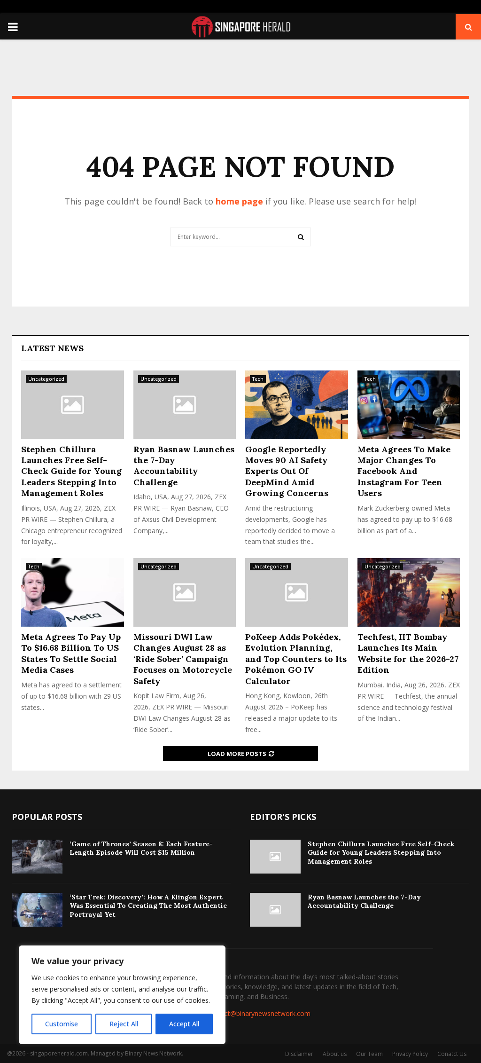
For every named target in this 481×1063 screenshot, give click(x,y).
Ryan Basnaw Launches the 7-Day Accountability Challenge (183, 466)
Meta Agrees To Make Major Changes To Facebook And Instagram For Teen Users (403, 471)
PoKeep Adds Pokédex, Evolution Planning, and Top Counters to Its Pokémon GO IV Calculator (296, 658)
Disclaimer (299, 1054)
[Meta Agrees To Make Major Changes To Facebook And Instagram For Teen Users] (408, 404)
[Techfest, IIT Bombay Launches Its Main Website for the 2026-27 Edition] (408, 592)
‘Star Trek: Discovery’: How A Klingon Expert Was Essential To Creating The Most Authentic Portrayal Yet (148, 905)
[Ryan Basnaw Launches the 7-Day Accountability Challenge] (184, 404)
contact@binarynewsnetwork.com (258, 1013)
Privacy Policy (410, 1054)
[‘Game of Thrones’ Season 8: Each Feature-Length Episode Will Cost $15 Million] (37, 857)
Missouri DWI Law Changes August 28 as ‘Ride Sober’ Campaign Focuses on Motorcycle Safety (182, 658)
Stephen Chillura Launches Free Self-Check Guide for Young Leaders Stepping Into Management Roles (71, 471)
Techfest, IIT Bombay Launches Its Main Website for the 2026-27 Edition (407, 653)
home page (239, 201)
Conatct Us (451, 1054)
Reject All (123, 1023)
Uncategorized (46, 379)
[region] (122, 994)
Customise (61, 1023)
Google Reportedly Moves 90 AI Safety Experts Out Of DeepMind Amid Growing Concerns (286, 471)
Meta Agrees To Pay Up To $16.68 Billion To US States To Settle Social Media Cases (71, 653)
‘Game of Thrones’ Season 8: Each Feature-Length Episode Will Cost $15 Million (141, 848)
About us (335, 1054)
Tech (258, 379)
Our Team (369, 1054)
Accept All (184, 1023)
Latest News (52, 348)
